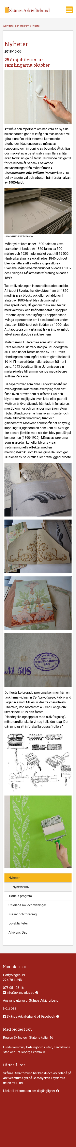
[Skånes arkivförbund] (27, 15)
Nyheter (14, 878)
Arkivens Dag (18, 932)
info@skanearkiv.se (20, 993)
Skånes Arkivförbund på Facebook (31, 1016)
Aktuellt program (20, 896)
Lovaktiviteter (18, 923)
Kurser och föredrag (23, 914)
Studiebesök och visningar (27, 905)
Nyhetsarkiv (21, 887)
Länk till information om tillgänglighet (29, 1091)
